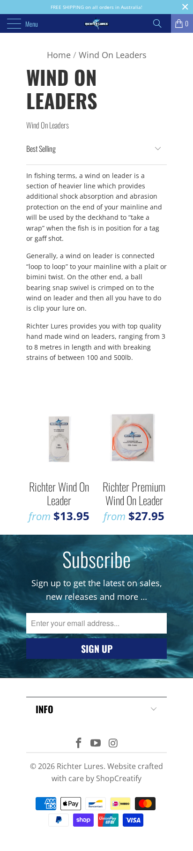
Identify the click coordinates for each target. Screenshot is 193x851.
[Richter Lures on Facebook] (79, 743)
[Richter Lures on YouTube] (96, 743)
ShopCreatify (118, 778)
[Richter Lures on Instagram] (113, 743)
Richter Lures (80, 766)
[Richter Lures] (96, 23)
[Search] (160, 23)
